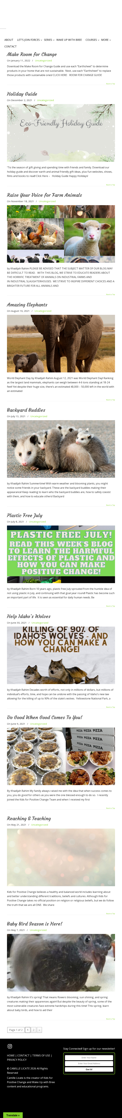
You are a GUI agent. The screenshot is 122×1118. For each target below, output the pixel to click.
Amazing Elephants (27, 305)
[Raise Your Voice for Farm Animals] (61, 262)
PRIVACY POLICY (17, 1060)
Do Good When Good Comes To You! (44, 717)
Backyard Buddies (26, 410)
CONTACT (23, 1055)
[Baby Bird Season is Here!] (61, 990)
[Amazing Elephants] (61, 371)
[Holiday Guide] (61, 160)
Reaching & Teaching (29, 818)
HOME (11, 1055)
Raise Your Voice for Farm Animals (44, 195)
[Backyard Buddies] (61, 477)
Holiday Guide (22, 94)
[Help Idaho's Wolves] (61, 683)
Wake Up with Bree (43, 1082)
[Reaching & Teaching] (61, 885)
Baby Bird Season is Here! (34, 924)
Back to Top (110, 84)
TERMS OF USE (41, 1055)
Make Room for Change (32, 54)
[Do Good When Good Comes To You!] (61, 784)
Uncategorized (43, 60)
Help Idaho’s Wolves (29, 616)
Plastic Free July (24, 515)
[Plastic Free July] (61, 582)
